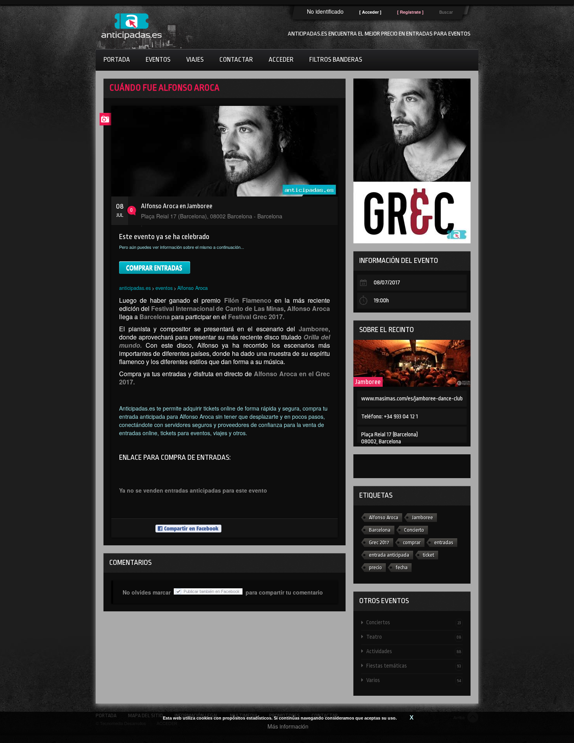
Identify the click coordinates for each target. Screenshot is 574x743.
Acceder (281, 59)
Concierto (414, 530)
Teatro (413, 637)
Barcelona (379, 530)
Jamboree (368, 382)
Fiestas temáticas (413, 666)
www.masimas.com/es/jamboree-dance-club (412, 398)
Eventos (158, 59)
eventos (164, 287)
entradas (443, 542)
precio (375, 567)
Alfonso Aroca (192, 287)
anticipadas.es (135, 287)
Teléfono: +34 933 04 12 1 (389, 416)
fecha (402, 567)
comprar (412, 542)
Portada (116, 59)
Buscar (446, 12)
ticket (428, 555)
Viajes (195, 59)
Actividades (413, 651)
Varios (413, 680)
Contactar (236, 59)
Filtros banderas (335, 59)
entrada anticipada (389, 555)
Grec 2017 (379, 542)
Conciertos (413, 622)
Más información (287, 726)
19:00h (381, 300)
